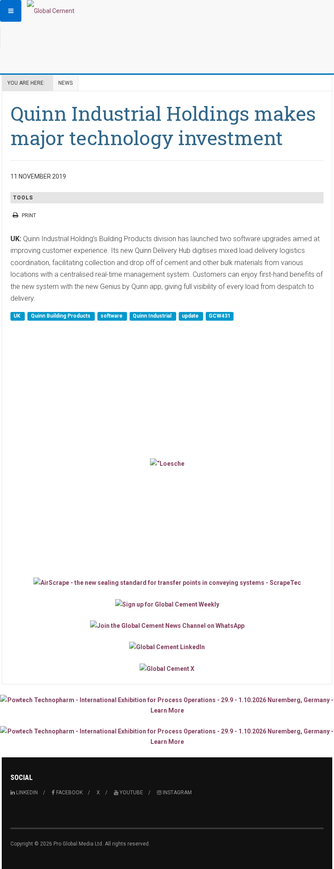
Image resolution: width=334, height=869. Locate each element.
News (65, 83)
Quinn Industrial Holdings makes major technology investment (163, 125)
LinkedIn (26, 792)
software (112, 316)
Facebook (69, 792)
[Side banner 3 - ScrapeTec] (167, 582)
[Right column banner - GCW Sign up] (167, 603)
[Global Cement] (50, 11)
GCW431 (219, 316)
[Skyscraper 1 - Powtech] (167, 705)
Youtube (130, 792)
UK (17, 316)
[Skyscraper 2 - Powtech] (167, 736)
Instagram (176, 792)
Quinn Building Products (61, 316)
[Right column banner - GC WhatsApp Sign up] (167, 625)
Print (28, 215)
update (191, 316)
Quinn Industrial (153, 316)
